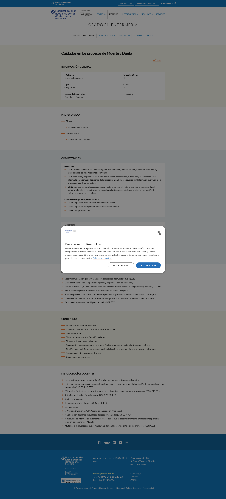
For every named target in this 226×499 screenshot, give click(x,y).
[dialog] (113, 249)
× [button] (160, 234)
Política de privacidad (102, 258)
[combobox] (159, 232)
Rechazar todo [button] (121, 265)
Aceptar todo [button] (148, 265)
